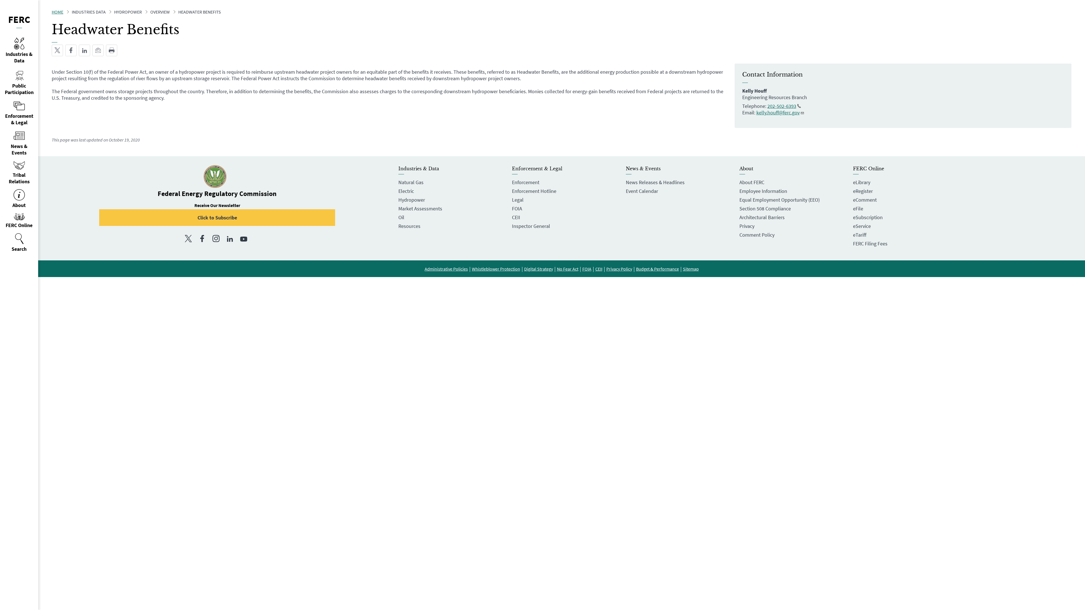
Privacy (746, 226)
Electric (406, 191)
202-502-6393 (781, 106)
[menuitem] (19, 242)
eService (862, 226)
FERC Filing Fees (870, 243)
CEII (516, 217)
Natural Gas (411, 182)
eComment (865, 200)
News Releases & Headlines (655, 182)
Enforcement (525, 182)
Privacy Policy (619, 269)
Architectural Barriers (762, 217)
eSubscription (868, 217)
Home (57, 12)
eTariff (859, 235)
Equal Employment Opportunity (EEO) (779, 200)
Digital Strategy (538, 269)
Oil (401, 217)
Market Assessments (420, 208)
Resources (409, 226)
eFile (858, 208)
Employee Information (763, 191)
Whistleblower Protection (496, 269)
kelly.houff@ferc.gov (778, 112)
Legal (518, 200)
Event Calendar (642, 191)
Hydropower (411, 200)
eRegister (863, 191)
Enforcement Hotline (534, 191)
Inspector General (531, 226)
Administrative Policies (446, 269)
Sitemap (691, 269)
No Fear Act (567, 269)
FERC (19, 19)
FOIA (517, 208)
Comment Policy (756, 235)
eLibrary (861, 182)
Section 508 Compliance (765, 208)
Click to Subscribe (217, 217)
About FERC (751, 182)
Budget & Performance (657, 269)
